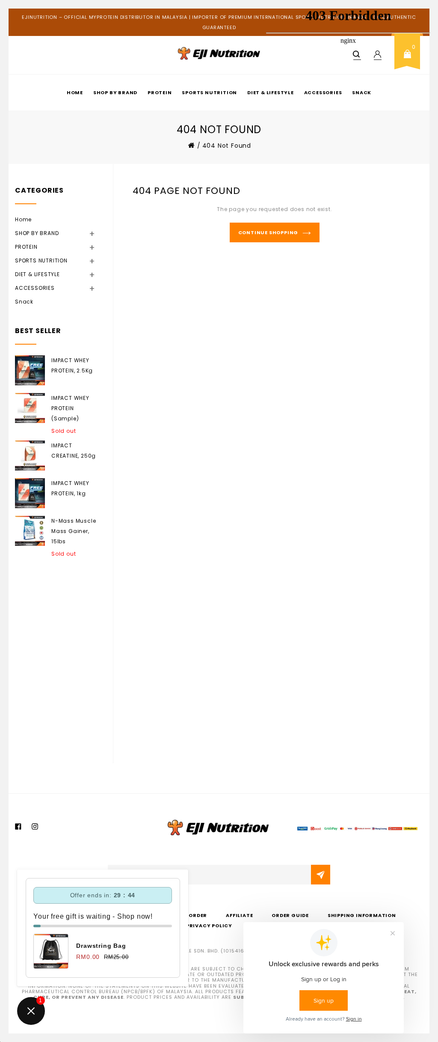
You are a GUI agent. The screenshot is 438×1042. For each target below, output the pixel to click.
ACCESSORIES (45, 288)
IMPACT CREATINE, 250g (73, 450)
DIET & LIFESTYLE (48, 274)
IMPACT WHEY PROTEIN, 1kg (70, 488)
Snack (24, 301)
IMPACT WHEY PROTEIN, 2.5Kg (72, 365)
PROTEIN (160, 92)
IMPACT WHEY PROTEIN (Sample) (70, 408)
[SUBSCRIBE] (320, 874)
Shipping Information (362, 915)
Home (75, 92)
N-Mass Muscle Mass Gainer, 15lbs (73, 531)
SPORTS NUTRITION (209, 92)
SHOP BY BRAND (115, 92)
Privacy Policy (209, 925)
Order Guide (290, 915)
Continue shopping (268, 232)
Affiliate (239, 915)
